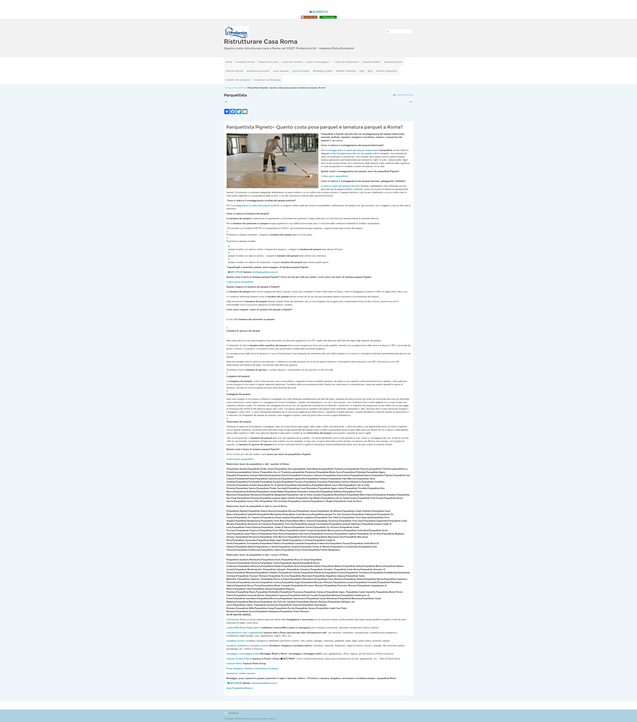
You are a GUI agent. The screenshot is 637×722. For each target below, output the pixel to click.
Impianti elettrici (371, 62)
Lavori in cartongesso (317, 62)
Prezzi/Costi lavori (268, 62)
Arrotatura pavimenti (258, 71)
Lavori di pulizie (300, 71)
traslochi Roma (234, 663)
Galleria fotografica (386, 71)
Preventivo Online (245, 62)
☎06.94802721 (318, 11)
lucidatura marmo (235, 641)
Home (229, 62)
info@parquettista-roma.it (265, 272)
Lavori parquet (281, 71)
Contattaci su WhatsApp (267, 79)
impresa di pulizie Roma (239, 658)
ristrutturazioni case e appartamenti (244, 632)
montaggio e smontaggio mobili (243, 653)
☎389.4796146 (235, 272)
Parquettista (239, 87)
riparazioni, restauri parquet (240, 673)
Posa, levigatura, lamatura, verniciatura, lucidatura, (252, 668)
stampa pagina (404, 95)
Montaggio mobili (322, 71)
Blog (370, 71)
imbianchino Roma (236, 619)
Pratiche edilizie (234, 71)
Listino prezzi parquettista (239, 282)
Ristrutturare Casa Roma (260, 41)
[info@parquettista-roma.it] (278, 272)
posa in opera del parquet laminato (342, 186)
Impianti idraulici (393, 62)
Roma (243, 627)
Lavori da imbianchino (347, 62)
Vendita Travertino (346, 71)
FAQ (361, 71)
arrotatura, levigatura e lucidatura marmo (247, 645)
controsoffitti (233, 627)
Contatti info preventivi (238, 79)
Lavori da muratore (292, 62)
